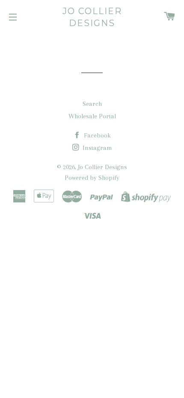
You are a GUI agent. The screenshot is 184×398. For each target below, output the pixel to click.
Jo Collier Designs (92, 17)
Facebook (96, 135)
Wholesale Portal (92, 116)
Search (92, 104)
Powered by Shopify (92, 177)
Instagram (96, 148)
